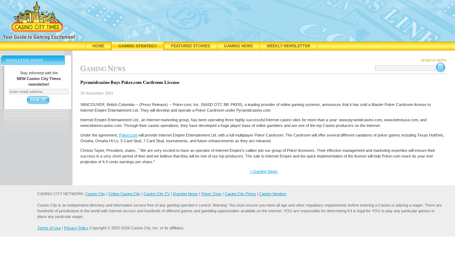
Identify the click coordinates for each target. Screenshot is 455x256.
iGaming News (185, 194)
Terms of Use (49, 228)
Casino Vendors (273, 194)
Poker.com (128, 135)
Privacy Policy (76, 228)
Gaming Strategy (137, 46)
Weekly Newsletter (288, 46)
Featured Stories (190, 46)
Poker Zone (211, 194)
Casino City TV (157, 194)
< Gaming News (264, 171)
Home (98, 46)
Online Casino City (124, 194)
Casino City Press (240, 194)
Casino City (95, 194)
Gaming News (238, 46)
